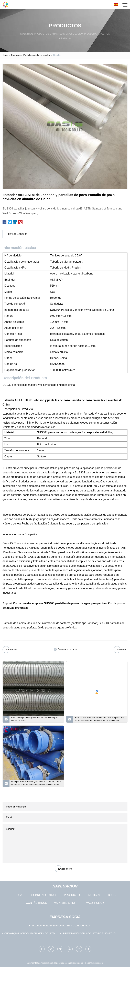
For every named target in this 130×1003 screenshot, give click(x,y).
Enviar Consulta (17, 233)
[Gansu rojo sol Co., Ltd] (5, 4)
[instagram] (79, 949)
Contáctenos (36, 902)
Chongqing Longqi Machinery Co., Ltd (29, 933)
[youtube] (70, 949)
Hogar (5, 55)
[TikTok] (88, 949)
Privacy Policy (93, 902)
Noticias (94, 895)
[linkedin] (51, 949)
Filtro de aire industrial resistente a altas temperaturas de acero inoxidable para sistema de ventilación (99, 719)
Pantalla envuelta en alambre (36, 55)
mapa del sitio (64, 902)
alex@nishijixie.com (94, 963)
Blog (111, 895)
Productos (15, 55)
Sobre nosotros (44, 895)
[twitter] (60, 949)
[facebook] (42, 949)
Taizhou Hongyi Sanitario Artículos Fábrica (61, 925)
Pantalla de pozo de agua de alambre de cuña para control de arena (35, 719)
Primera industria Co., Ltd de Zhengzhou (90, 933)
